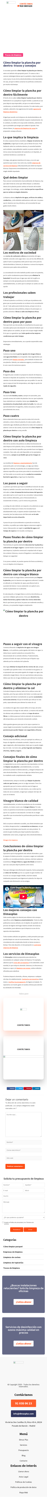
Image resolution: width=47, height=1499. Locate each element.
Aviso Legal (23, 1476)
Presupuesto (23, 1450)
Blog (23, 1455)
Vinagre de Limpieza (10, 840)
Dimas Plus (23, 1439)
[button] (37, 5)
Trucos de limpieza (13, 55)
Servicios (23, 1445)
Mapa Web (23, 1492)
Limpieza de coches (11, 1257)
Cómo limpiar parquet (13, 1246)
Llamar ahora (23, 1471)
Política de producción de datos (23, 1487)
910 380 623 (26, 5)
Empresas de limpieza (13, 1252)
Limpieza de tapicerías (13, 1262)
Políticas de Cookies (23, 1482)
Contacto (23, 1460)
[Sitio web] (23, 1158)
